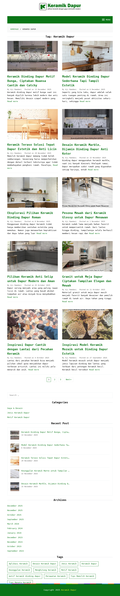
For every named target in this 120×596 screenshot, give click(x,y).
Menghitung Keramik (45, 570)
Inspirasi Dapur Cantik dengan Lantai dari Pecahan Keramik (30, 349)
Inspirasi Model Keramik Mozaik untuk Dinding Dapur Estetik (85, 349)
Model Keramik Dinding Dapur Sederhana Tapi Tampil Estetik (86, 81)
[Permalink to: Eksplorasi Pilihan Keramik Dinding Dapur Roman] (32, 192)
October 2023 (14, 546)
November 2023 (15, 542)
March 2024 (13, 524)
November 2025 (15, 510)
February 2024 (15, 528)
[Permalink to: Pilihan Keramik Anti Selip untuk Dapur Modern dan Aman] (32, 256)
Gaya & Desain (15, 408)
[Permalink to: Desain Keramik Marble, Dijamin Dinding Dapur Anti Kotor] (87, 124)
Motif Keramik (69, 570)
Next (68, 380)
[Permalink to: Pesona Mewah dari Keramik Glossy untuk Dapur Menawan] (87, 192)
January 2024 (14, 533)
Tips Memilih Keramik (82, 576)
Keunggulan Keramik (19, 570)
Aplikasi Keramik (18, 564)
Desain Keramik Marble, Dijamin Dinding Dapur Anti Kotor (85, 149)
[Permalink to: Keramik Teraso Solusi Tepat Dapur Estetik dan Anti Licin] (32, 124)
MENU (108, 20)
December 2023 (15, 537)
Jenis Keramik (69, 564)
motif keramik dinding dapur (25, 576)
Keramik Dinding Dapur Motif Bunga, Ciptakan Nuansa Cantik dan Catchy (31, 81)
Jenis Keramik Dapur (18, 413)
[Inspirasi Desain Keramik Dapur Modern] (60, 6)
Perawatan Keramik (56, 576)
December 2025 (15, 506)
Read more (12, 101)
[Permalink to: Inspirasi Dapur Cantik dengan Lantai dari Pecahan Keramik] (32, 324)
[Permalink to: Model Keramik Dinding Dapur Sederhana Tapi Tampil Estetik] (87, 56)
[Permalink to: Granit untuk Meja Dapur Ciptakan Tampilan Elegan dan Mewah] (87, 256)
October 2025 (14, 515)
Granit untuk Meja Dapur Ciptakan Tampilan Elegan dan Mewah (86, 281)
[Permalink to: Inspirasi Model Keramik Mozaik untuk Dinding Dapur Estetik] (87, 324)
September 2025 (15, 519)
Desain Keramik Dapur (44, 564)
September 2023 (15, 551)
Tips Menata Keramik (20, 582)
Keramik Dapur (89, 564)
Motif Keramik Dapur (18, 417)
